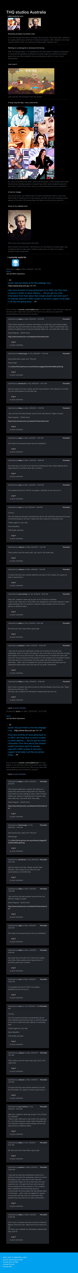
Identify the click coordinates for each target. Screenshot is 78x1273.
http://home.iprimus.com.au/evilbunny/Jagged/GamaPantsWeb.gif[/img (37, 367)
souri (18, 269)
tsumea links (7, 1266)
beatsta (21, 645)
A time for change (14, 192)
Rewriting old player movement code (21, 34)
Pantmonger (22, 353)
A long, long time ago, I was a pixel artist (23, 102)
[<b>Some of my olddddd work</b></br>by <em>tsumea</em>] (35, 24)
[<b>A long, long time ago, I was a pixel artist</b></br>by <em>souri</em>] (14, 24)
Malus (20, 319)
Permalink (66, 319)
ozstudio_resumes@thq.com (28, 309)
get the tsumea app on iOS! (13, 1260)
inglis (20, 438)
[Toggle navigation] (7, 3)
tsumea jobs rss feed (10, 1262)
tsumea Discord (8, 1264)
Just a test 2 (12, 64)
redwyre (21, 547)
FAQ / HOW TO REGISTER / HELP (15, 1257)
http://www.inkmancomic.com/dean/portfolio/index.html (28, 337)
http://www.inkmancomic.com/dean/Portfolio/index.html (28, 421)
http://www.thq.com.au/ (18, 286)
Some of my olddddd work (17, 206)
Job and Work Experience (15, 274)
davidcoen (22, 383)
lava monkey (22, 594)
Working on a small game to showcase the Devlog (26, 48)
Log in (13, 342)
